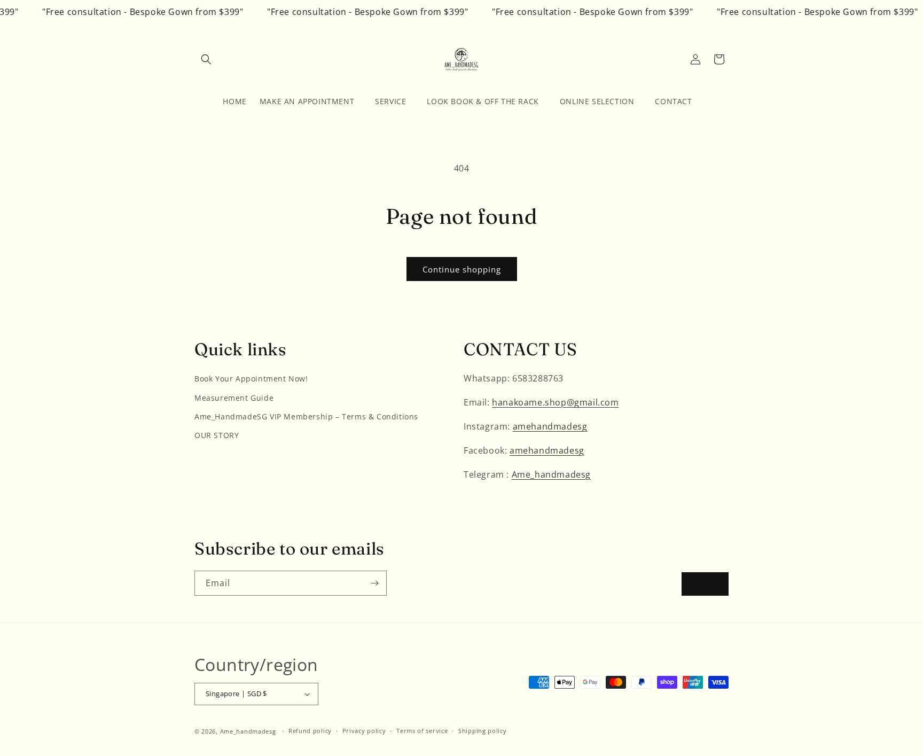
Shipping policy (482, 731)
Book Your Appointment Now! (251, 378)
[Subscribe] (374, 583)
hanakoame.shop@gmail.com (555, 402)
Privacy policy (364, 731)
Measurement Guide (233, 398)
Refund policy (310, 731)
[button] (206, 59)
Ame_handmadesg (551, 474)
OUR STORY (216, 435)
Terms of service (422, 731)
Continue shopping (462, 269)
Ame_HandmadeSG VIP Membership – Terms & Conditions (306, 416)
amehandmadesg (550, 426)
